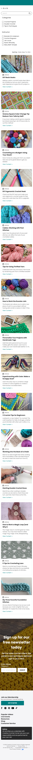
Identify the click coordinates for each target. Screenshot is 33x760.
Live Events (5, 717)
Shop (3, 721)
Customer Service (8, 723)
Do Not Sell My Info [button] (8, 747)
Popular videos (7, 714)
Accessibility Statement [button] (21, 747)
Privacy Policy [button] (21, 746)
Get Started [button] (12, 703)
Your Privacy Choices (15, 749)
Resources (5, 719)
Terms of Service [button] (11, 746)
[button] (29, 13)
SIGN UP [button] (22, 670)
